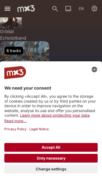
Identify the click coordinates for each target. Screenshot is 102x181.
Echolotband (13, 38)
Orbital (7, 31)
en (81, 8)
